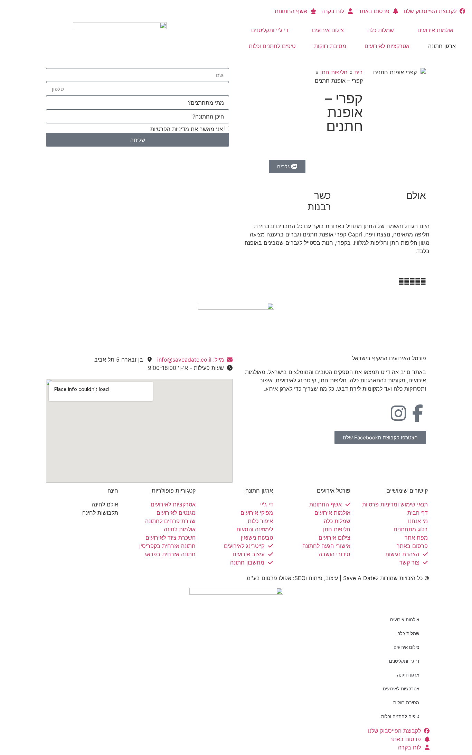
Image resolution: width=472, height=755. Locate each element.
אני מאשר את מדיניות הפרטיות (186, 128)
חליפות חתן (334, 72)
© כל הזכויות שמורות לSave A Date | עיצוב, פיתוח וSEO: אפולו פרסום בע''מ (338, 578)
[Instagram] (398, 413)
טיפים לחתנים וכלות (272, 46)
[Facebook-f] (417, 413)
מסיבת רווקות (330, 46)
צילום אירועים (328, 30)
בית (358, 72)
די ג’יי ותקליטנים (270, 30)
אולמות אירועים (435, 30)
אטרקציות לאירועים (387, 46)
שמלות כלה (380, 30)
